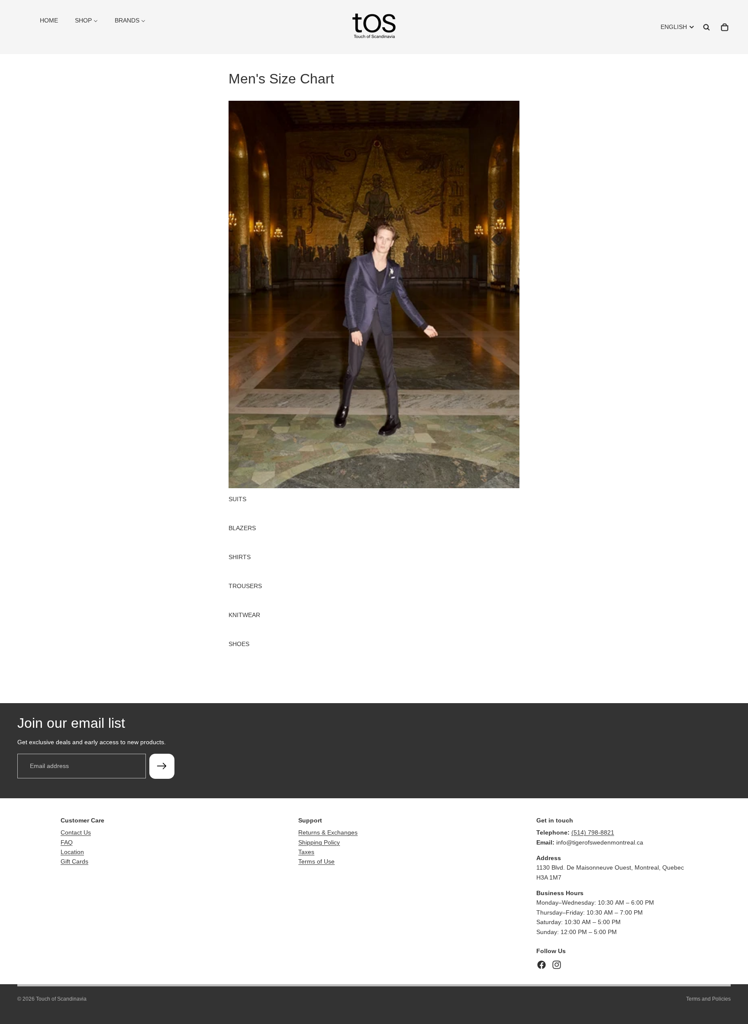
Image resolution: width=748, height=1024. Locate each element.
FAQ (67, 842)
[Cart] (724, 27)
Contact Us (76, 832)
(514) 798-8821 (592, 832)
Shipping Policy (319, 842)
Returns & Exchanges (328, 832)
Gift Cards (74, 861)
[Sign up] (161, 765)
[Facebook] (541, 965)
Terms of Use (316, 861)
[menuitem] (49, 20)
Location (72, 851)
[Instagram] (556, 965)
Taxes (306, 851)
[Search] (706, 27)
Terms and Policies (708, 999)
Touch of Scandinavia (61, 999)
